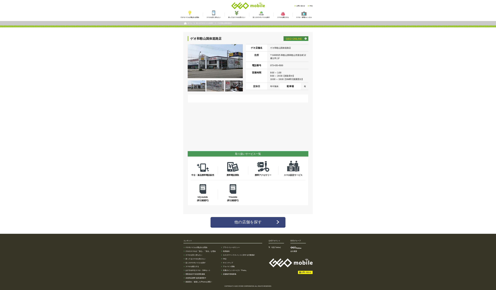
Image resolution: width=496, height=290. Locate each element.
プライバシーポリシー (231, 247)
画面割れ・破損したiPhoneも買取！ (198, 282)
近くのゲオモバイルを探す (195, 263)
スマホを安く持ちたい (193, 255)
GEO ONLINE (294, 38)
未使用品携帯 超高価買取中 (195, 278)
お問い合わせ (300, 6)
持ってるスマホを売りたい (195, 259)
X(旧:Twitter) (276, 247)
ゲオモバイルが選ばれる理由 (196, 247)
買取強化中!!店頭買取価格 (195, 274)
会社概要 (293, 251)
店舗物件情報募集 (229, 274)
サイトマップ (228, 263)
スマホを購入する (192, 266)
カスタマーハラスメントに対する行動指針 (239, 255)
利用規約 (226, 251)
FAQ (311, 6)
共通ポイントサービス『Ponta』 (235, 270)
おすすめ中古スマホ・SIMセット (197, 270)
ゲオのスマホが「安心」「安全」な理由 (200, 251)
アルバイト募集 (229, 266)
